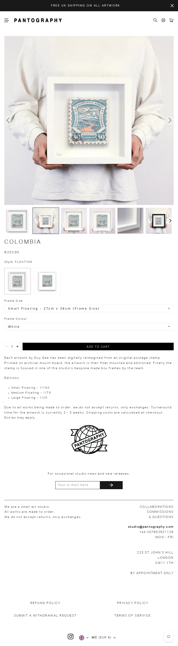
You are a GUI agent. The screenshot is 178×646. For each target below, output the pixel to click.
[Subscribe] (111, 485)
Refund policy (45, 603)
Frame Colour (15, 319)
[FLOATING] (17, 281)
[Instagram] (71, 637)
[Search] (155, 20)
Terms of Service (132, 615)
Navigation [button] (6, 20)
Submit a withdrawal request (45, 615)
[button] (17, 221)
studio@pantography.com (151, 526)
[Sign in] (164, 20)
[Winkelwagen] (171, 20)
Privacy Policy (132, 603)
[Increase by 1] (17, 346)
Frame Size (13, 301)
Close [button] (172, 5)
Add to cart (98, 346)
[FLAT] (47, 281)
